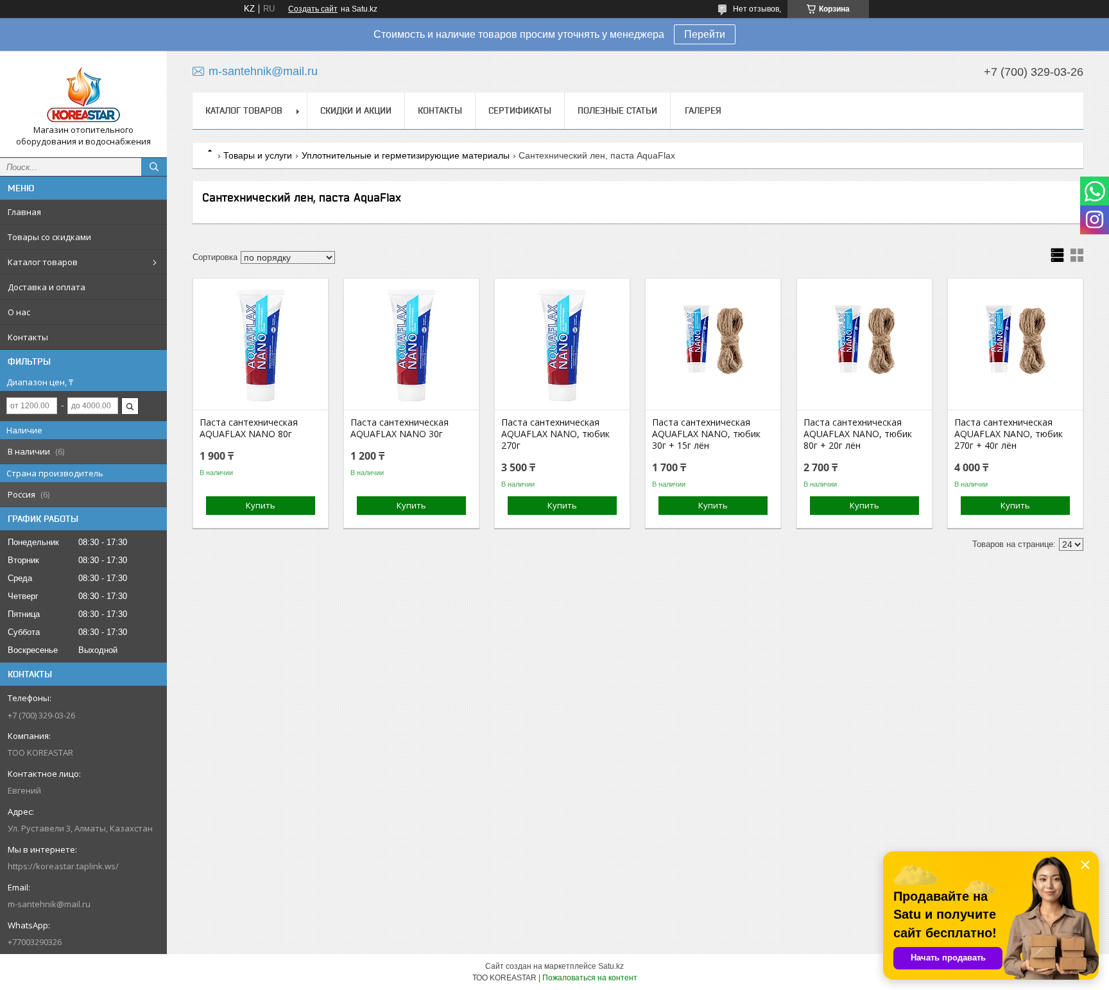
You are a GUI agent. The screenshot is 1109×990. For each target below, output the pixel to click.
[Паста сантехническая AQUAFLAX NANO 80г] (260, 345)
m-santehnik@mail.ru (49, 904)
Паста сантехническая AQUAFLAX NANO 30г (399, 428)
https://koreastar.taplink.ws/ (63, 866)
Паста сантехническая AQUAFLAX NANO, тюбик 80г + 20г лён (858, 434)
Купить (260, 505)
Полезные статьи (617, 110)
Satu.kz (611, 966)
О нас (19, 312)
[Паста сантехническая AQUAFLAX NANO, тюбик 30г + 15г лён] (713, 345)
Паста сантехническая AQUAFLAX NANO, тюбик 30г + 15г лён (706, 434)
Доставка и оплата (46, 287)
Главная (24, 212)
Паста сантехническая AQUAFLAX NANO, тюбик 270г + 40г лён (1008, 434)
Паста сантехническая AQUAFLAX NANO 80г (249, 428)
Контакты (28, 337)
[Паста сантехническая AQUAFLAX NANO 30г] (411, 345)
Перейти (704, 34)
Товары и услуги (257, 155)
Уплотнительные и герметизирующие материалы (406, 155)
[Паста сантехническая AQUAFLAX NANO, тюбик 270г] (562, 345)
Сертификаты (519, 110)
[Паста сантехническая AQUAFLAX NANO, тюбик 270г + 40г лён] (1015, 345)
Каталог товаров (43, 262)
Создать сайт (313, 8)
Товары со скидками (49, 237)
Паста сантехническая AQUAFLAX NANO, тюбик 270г (555, 434)
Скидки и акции (355, 110)
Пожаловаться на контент (589, 977)
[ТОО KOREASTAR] (83, 92)
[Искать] (154, 167)
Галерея (703, 110)
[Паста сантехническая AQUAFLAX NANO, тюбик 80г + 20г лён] (864, 345)
